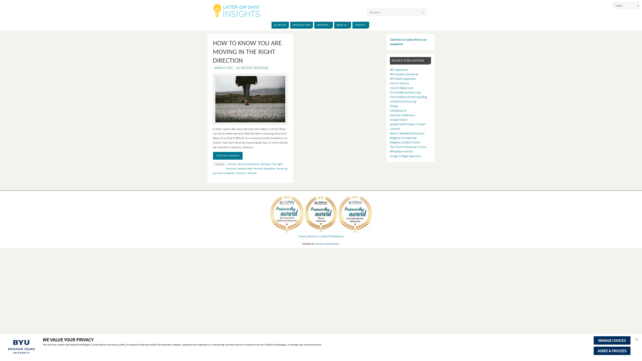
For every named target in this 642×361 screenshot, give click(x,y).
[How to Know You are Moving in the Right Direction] (250, 99)
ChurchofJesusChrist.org (405, 92)
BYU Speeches (399, 70)
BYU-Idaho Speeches (403, 79)
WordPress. (334, 244)
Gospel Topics (399, 120)
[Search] (422, 13)
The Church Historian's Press (408, 147)
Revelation (260, 67)
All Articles (244, 67)
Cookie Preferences (331, 236)
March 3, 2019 (224, 67)
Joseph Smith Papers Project (408, 124)
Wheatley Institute (401, 151)
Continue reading (227, 155)
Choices (231, 164)
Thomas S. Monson (246, 173)
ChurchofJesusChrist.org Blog (408, 97)
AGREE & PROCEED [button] (612, 350)
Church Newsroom (402, 88)
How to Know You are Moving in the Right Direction (247, 52)
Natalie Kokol (244, 168)
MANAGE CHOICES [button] (612, 340)
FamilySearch (398, 110)
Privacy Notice (307, 236)
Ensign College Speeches (405, 156)
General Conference (248, 164)
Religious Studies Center (405, 142)
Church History (399, 83)
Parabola (320, 244)
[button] (636, 339)
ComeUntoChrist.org (403, 101)
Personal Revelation (264, 168)
